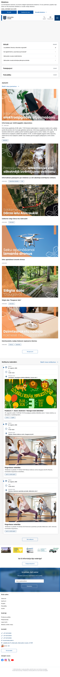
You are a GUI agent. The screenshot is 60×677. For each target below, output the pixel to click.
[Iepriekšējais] (3, 550)
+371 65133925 (7, 633)
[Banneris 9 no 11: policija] (30, 550)
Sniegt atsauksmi (30, 563)
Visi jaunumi (30, 351)
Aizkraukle (11, 222)
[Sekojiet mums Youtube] (12, 660)
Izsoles (3, 608)
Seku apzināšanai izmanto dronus (13, 259)
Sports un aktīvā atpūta (10, 474)
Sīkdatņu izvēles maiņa (7, 624)
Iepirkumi (3, 601)
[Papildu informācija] (8, 645)
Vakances (3, 598)
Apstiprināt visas (25, 12)
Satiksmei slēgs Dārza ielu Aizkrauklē (15, 219)
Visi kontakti (9, 650)
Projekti (3, 603)
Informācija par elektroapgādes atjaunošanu (17, 123)
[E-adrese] (4, 646)
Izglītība (13, 417)
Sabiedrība (5, 140)
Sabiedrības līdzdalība (14, 181)
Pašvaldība (4, 606)
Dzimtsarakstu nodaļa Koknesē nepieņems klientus (19, 341)
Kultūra (7, 417)
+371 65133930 (7, 638)
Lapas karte (4, 622)
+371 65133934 (7, 635)
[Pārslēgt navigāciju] (57, 18)
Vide (22, 181)
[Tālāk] (57, 550)
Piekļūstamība (4, 619)
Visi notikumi (30, 539)
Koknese (11, 344)
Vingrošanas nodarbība (12, 467)
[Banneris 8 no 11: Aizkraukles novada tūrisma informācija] (18, 550)
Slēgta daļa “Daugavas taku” (11, 300)
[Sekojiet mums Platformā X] (9, 660)
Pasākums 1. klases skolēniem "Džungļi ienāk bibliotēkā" (24, 411)
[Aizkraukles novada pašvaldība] (8, 18)
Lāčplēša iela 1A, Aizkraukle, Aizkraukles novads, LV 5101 (18, 643)
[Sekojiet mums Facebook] (2, 660)
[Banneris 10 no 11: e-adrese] (42, 550)
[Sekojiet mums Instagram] (6, 660)
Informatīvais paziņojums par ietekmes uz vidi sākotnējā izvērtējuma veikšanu (29, 178)
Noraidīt (9, 12)
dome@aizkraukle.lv (8, 640)
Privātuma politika (6, 617)
